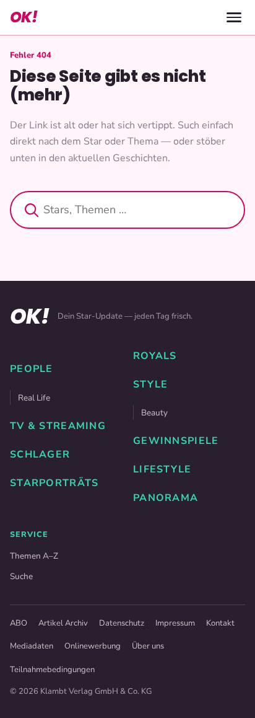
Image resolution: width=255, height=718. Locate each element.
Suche (21, 576)
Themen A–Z (34, 556)
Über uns (148, 646)
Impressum (175, 623)
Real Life (34, 398)
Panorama (165, 498)
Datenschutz (121, 623)
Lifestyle (162, 469)
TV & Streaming (58, 426)
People (31, 369)
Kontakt (220, 623)
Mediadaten (31, 646)
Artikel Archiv (63, 623)
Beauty (154, 413)
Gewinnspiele (175, 441)
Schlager (40, 454)
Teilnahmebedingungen (52, 669)
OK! (23, 17)
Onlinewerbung (92, 646)
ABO (18, 623)
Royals (155, 356)
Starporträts (54, 483)
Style (150, 384)
